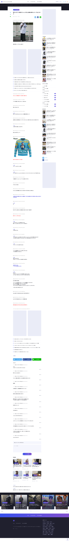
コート (53, 523)
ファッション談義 (46, 88)
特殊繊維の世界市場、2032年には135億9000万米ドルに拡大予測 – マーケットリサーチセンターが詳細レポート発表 (27, 347)
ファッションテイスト (33, 1)
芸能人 (49, 534)
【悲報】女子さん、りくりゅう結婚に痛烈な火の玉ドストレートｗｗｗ (21, 351)
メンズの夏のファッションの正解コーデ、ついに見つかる (27, 478)
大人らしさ (49, 529)
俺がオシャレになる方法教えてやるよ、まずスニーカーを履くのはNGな (51, 47)
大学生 (43, 528)
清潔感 (51, 534)
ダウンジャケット (44, 529)
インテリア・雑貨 (49, 106)
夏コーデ (53, 528)
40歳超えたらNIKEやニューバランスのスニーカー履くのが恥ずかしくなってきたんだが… (51, 75)
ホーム (28, 1)
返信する (40, 369)
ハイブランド (44, 523)
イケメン (46, 531)
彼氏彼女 (52, 529)
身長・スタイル (50, 97)
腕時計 (52, 526)
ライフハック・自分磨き (46, 101)
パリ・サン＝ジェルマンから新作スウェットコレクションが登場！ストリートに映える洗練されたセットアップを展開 (26, 343)
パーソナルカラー (45, 534)
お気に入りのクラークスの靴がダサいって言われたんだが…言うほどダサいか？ (51, 43)
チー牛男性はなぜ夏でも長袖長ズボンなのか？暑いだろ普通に (51, 52)
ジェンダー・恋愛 (50, 93)
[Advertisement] (20, 62)
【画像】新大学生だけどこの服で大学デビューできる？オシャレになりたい (17, 466)
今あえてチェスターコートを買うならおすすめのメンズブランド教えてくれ (17, 478)
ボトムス (50, 528)
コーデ (14, 355)
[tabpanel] (7, 502)
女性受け (47, 528)
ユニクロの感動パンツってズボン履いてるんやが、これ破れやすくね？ (51, 38)
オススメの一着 (50, 95)
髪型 (50, 523)
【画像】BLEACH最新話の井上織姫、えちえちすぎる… (20, 79)
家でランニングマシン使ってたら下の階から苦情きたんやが (20, 90)
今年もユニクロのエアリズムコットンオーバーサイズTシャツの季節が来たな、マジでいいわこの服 (21, 505)
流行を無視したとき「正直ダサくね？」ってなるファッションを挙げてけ (51, 70)
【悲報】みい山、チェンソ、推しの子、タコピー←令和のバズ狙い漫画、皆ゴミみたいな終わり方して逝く (25, 88)
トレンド (49, 526)
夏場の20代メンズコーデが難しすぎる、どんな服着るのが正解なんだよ (21, 489)
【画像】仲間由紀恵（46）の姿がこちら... (18, 349)
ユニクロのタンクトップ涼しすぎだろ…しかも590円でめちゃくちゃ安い (27, 466)
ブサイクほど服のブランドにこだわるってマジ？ (51, 61)
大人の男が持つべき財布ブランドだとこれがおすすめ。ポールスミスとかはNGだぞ (36, 478)
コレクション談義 (50, 104)
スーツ (49, 531)
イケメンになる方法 (39, 1)
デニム (52, 531)
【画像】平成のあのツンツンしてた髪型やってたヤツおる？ (51, 79)
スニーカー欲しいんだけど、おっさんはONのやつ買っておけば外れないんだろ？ (51, 57)
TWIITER (46, 157)
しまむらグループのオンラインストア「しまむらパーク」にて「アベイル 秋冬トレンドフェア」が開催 (24, 345)
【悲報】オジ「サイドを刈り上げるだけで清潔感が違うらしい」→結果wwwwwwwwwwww (24, 77)
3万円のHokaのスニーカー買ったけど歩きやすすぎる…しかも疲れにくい (51, 65)
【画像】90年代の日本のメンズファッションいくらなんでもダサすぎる (48, 505)
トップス (48, 523)
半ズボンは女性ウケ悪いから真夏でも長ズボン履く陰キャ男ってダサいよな (22, 486)
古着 (43, 531)
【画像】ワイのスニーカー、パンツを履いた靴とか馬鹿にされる (36, 466)
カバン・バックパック (45, 526)
